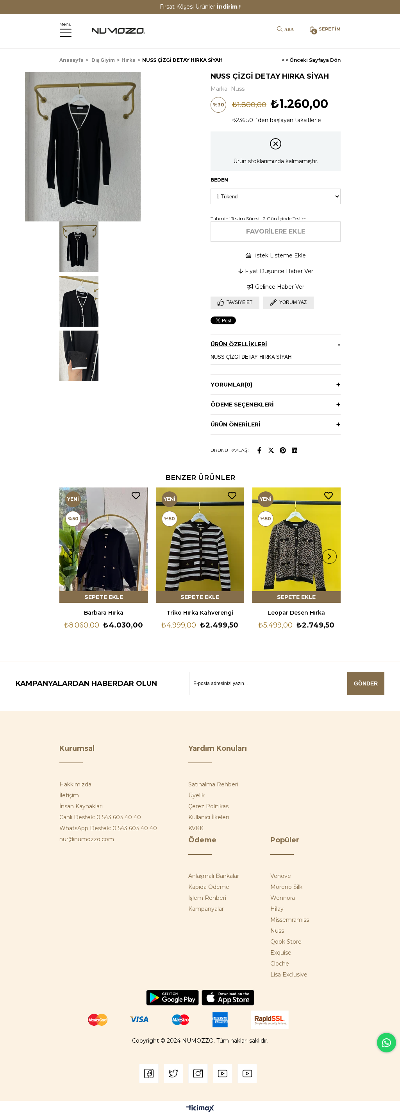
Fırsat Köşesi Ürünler (200, 6)
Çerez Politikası (209, 806)
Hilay (277, 908)
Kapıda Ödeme (208, 886)
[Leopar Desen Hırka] (296, 545)
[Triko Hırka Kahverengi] (200, 545)
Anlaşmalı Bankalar (213, 875)
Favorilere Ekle (136, 495)
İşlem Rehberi (207, 897)
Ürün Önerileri (236, 424)
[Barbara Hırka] (103, 545)
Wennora (282, 897)
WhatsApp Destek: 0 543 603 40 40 (108, 828)
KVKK (196, 828)
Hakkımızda (75, 784)
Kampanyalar (206, 908)
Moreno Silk (286, 886)
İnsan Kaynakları (81, 806)
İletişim (69, 795)
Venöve (280, 875)
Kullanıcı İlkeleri (208, 817)
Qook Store (286, 941)
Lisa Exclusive (288, 974)
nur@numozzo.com (86, 839)
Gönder (366, 683)
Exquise (280, 952)
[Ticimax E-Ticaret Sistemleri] (200, 1109)
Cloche (279, 963)
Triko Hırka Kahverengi (199, 612)
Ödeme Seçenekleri (242, 404)
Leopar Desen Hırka (296, 612)
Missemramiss (289, 919)
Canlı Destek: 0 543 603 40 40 (100, 817)
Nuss (277, 930)
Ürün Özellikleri (239, 344)
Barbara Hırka (103, 612)
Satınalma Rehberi (213, 784)
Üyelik (196, 795)
